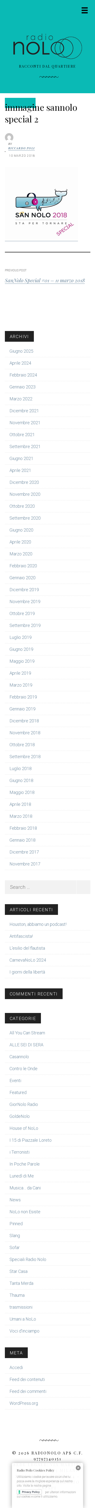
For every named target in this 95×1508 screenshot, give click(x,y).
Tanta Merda (21, 1283)
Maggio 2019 (22, 661)
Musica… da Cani (25, 1187)
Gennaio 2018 (23, 840)
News (15, 1199)
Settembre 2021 (25, 446)
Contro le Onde (24, 1068)
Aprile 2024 (20, 363)
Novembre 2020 (25, 494)
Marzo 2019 (21, 685)
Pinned (16, 1223)
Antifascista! (21, 936)
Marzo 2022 (21, 398)
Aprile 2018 (20, 804)
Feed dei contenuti (27, 1379)
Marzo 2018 (21, 816)
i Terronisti (19, 1152)
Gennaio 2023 (23, 386)
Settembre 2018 (25, 756)
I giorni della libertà (27, 972)
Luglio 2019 (21, 637)
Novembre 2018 (25, 732)
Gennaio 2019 (23, 708)
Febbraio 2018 (23, 828)
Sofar (15, 1247)
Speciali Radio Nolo (28, 1259)
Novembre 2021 (25, 422)
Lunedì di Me (22, 1175)
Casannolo (19, 1056)
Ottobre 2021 (22, 434)
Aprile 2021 (20, 470)
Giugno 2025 (21, 351)
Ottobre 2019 (22, 613)
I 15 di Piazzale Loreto (31, 1140)
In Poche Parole (25, 1164)
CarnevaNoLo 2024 (28, 960)
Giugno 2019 (21, 649)
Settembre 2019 (25, 625)
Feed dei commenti (28, 1391)
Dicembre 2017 (24, 852)
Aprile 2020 (20, 541)
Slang (15, 1235)
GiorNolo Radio (24, 1104)
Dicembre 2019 (24, 589)
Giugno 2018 (21, 780)
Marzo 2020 (21, 553)
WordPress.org (24, 1403)
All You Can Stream (27, 1032)
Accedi (16, 1367)
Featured (18, 1092)
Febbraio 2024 (23, 374)
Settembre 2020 (25, 518)
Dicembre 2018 (24, 720)
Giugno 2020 (21, 530)
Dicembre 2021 (24, 410)
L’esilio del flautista (27, 948)
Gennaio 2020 (23, 577)
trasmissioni (21, 1307)
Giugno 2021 (21, 458)
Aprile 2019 (20, 673)
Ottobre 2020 (22, 506)
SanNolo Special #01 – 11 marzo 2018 (45, 280)
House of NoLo (24, 1128)
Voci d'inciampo (24, 1330)
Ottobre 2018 (22, 744)
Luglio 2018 (21, 768)
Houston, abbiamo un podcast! (38, 924)
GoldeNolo (20, 1116)
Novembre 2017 (25, 863)
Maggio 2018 (22, 792)
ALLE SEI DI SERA (26, 1044)
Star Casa (19, 1271)
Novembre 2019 (25, 601)
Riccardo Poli (21, 148)
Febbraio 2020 (23, 565)
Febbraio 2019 (23, 696)
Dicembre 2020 (24, 482)
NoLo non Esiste (25, 1211)
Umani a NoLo (23, 1319)
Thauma (17, 1295)
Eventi (15, 1080)
